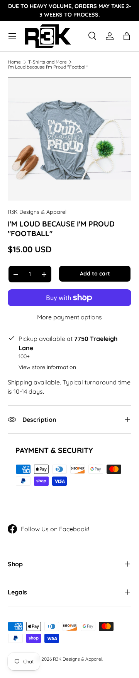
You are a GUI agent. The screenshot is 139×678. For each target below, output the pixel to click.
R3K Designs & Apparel (37, 211)
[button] (126, 36)
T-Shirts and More (47, 62)
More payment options (69, 317)
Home (14, 62)
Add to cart (95, 273)
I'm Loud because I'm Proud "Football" (48, 67)
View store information (47, 367)
